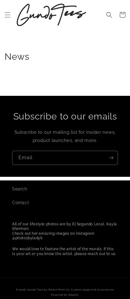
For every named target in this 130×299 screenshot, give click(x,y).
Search (19, 188)
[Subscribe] (111, 158)
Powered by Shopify (65, 294)
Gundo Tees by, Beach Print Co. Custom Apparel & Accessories (70, 289)
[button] (7, 15)
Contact (20, 202)
